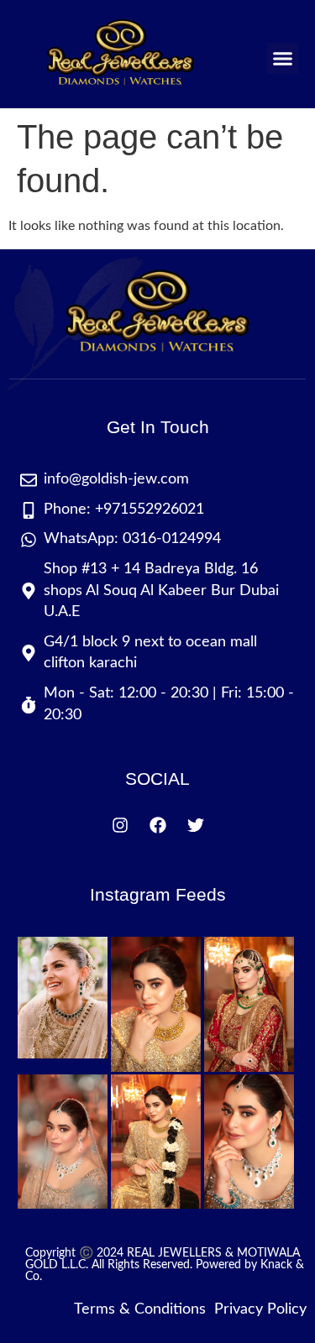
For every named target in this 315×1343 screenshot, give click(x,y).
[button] (283, 59)
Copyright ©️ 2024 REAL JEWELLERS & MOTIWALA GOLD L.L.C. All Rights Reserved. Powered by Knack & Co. (164, 1265)
